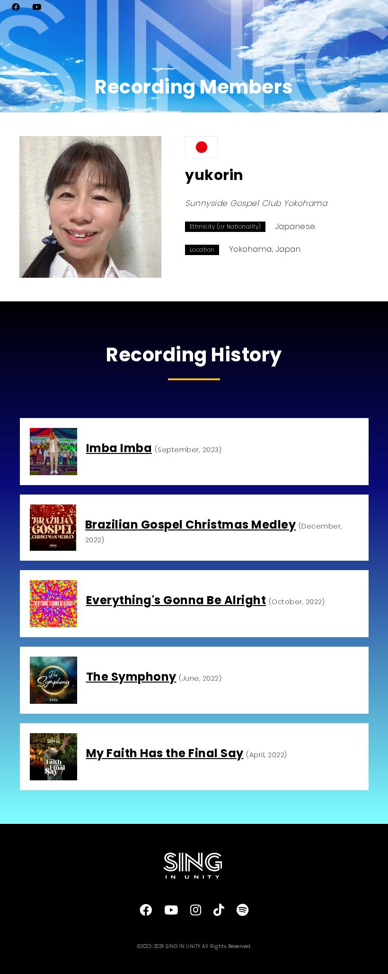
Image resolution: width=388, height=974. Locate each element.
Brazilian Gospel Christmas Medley (190, 524)
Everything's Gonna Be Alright (176, 600)
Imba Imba (119, 448)
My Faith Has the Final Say (165, 753)
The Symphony (131, 676)
